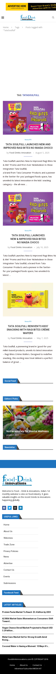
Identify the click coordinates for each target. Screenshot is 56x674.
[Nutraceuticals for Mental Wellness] (28, 422)
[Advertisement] (28, 63)
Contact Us (37, 665)
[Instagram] (15, 508)
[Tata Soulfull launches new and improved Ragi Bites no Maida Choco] (28, 117)
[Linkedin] (21, 508)
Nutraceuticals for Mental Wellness (27, 431)
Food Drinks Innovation (20, 152)
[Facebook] (4, 508)
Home (6, 27)
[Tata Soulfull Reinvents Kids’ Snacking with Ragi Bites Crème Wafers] (28, 299)
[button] (5, 422)
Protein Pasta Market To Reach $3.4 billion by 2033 (26, 612)
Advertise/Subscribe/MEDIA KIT (28, 668)
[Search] (53, 17)
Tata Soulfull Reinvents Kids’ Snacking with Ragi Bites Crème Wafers (28, 330)
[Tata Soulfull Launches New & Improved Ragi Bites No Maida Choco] (28, 209)
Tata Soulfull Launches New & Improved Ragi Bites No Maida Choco (28, 239)
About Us (24, 665)
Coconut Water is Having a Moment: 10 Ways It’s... (25, 646)
